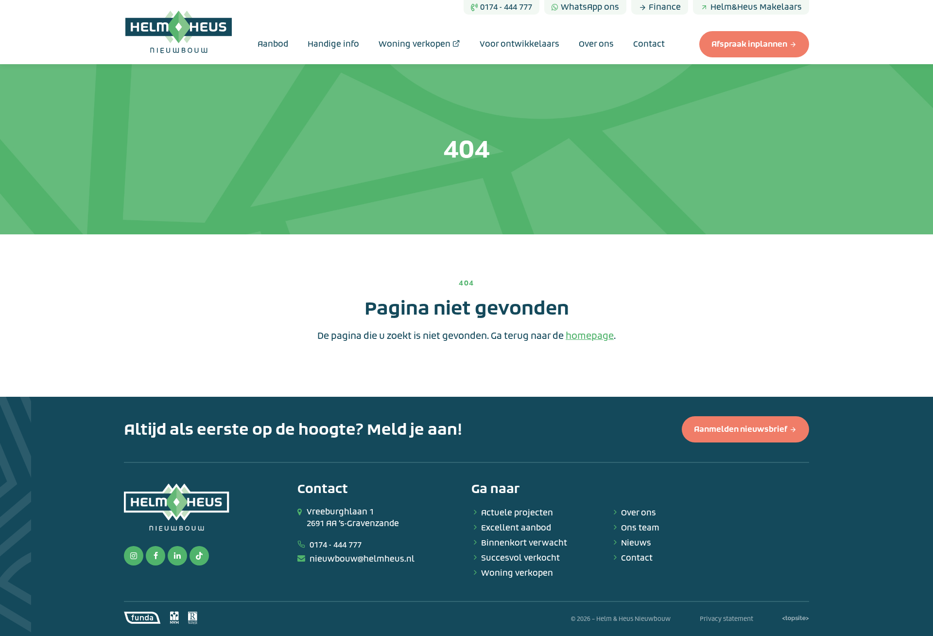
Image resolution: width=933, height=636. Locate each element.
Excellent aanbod (516, 527)
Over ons (596, 44)
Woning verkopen (415, 44)
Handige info (333, 44)
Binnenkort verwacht (524, 543)
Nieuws (636, 543)
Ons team (640, 527)
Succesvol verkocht (520, 558)
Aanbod (273, 44)
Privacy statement (726, 619)
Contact (649, 44)
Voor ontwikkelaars (519, 44)
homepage (590, 336)
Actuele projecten (517, 512)
